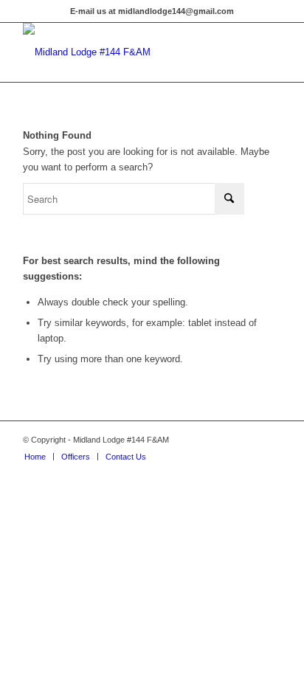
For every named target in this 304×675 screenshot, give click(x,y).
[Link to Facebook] (270, 440)
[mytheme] (126, 52)
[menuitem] (35, 456)
